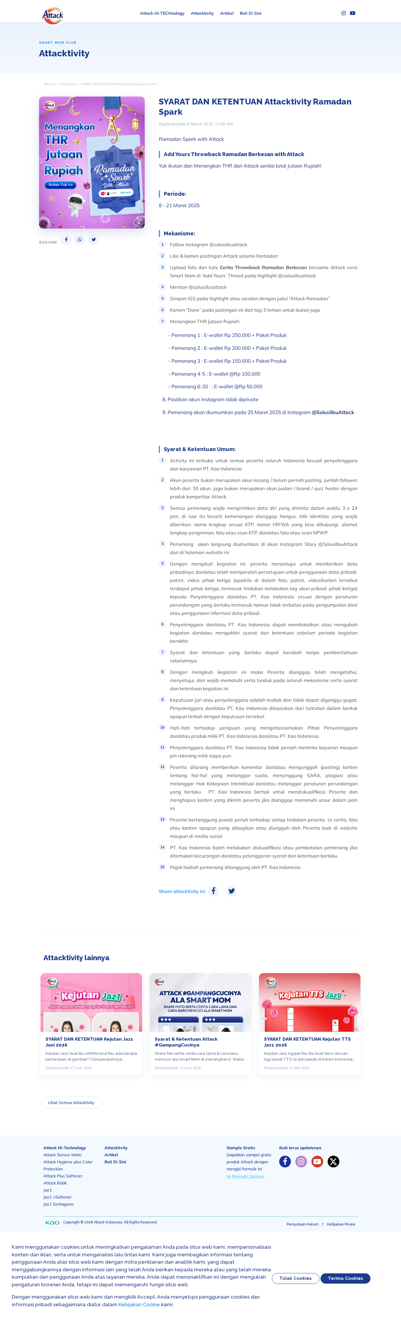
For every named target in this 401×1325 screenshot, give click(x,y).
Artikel (227, 13)
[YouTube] (352, 13)
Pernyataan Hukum (303, 1224)
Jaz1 (47, 1190)
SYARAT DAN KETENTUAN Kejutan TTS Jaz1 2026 (307, 1042)
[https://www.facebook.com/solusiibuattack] (285, 1161)
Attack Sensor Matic (62, 1154)
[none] (52, 1223)
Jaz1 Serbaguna (58, 1204)
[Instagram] (343, 13)
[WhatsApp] (79, 239)
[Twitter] (93, 239)
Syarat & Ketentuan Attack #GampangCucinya (186, 1042)
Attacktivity (202, 13)
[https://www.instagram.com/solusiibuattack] (301, 1161)
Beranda (50, 84)
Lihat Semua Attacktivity (71, 1102)
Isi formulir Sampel (245, 1176)
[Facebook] (66, 239)
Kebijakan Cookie (139, 1304)
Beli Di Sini (251, 13)
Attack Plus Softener (62, 1176)
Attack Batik (55, 1183)
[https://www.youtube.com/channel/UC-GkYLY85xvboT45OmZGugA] (317, 1161)
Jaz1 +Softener (57, 1197)
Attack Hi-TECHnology (162, 13)
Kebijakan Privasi (341, 1224)
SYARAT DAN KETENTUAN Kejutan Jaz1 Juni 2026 (89, 1042)
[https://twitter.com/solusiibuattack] (333, 1161)
